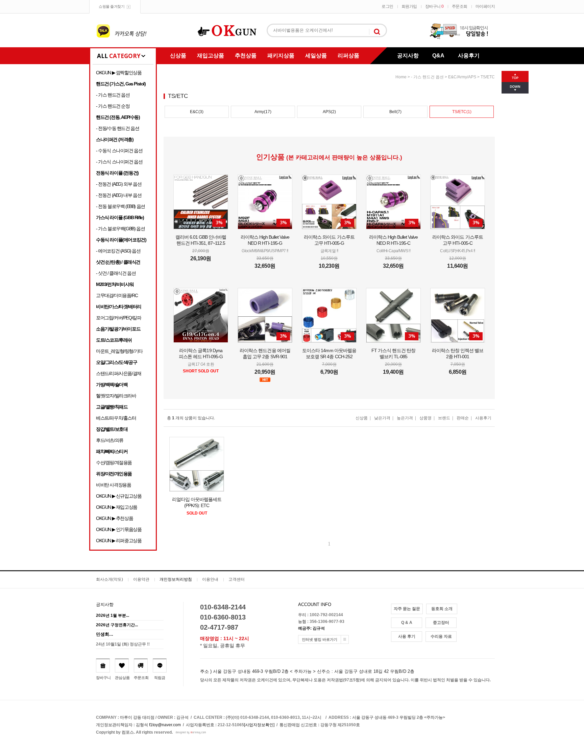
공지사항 (408, 55)
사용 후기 (406, 636)
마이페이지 (485, 6)
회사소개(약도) (109, 579)
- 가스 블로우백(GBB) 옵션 (120, 228)
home (401, 77)
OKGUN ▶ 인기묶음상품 (118, 529)
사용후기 (469, 55)
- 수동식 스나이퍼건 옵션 (119, 150)
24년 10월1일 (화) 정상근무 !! (123, 644)
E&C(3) (196, 111)
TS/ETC (488, 77)
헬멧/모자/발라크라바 (116, 395)
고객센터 (236, 579)
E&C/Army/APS (462, 77)
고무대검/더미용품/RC (117, 295)
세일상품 (316, 55)
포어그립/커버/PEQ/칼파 (118, 317)
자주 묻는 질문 (407, 608)
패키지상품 (280, 55)
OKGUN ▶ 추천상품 (114, 518)
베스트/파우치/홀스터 (116, 418)
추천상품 (246, 55)
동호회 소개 (442, 608)
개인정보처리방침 (176, 579)
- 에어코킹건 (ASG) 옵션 (118, 251)
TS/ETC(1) (461, 111)
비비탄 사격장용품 (113, 485)
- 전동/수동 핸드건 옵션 (117, 128)
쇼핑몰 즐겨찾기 (111, 6)
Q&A (438, 55)
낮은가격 (382, 418)
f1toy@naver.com (165, 724)
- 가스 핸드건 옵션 (113, 95)
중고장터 (441, 622)
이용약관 (141, 579)
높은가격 (405, 418)
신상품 (178, 55)
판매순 (463, 418)
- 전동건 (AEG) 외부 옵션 (118, 184)
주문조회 (459, 6)
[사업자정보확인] (259, 724)
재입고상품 (210, 55)
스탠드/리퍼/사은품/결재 (118, 373)
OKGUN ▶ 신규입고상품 (118, 496)
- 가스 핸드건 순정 (113, 106)
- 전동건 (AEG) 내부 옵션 (118, 195)
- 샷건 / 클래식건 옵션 (116, 273)
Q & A (406, 622)
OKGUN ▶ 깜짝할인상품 (118, 72)
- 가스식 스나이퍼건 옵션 (119, 161)
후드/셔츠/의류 (109, 440)
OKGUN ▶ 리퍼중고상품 (118, 540)
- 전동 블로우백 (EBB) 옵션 (120, 206)
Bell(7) (395, 111)
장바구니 (434, 6)
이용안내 (210, 579)
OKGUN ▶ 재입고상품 (116, 507)
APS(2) (329, 111)
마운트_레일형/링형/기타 (119, 351)
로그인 (387, 6)
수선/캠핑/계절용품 (114, 462)
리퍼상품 (348, 55)
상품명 (425, 418)
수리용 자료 (441, 636)
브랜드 (444, 418)
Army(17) (262, 111)
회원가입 (409, 6)
